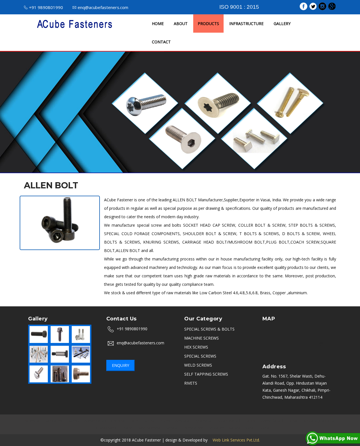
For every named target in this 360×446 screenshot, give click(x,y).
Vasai (265, 428)
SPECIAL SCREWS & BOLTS (209, 329)
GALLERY (282, 23)
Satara (234, 428)
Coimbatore (192, 428)
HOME (158, 23)
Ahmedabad (272, 420)
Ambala (182, 420)
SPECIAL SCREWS (200, 356)
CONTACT (161, 41)
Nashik (74, 420)
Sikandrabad (229, 420)
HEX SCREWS (196, 347)
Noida (149, 420)
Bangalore (53, 420)
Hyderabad (203, 420)
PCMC (293, 420)
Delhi (134, 420)
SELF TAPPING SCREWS (206, 374)
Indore (165, 420)
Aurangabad (95, 420)
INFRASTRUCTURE (246, 23)
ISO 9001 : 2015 (239, 7)
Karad (250, 428)
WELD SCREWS (198, 365)
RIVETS (190, 383)
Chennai (118, 420)
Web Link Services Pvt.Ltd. (234, 440)
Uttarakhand (105, 428)
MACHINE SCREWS (201, 338)
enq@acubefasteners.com (103, 7)
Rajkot (250, 420)
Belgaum (216, 428)
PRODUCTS (208, 23)
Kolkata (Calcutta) (319, 420)
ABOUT (181, 23)
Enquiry (120, 365)
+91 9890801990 (46, 7)
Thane (126, 428)
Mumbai (32, 420)
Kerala (171, 428)
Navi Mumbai (149, 428)
